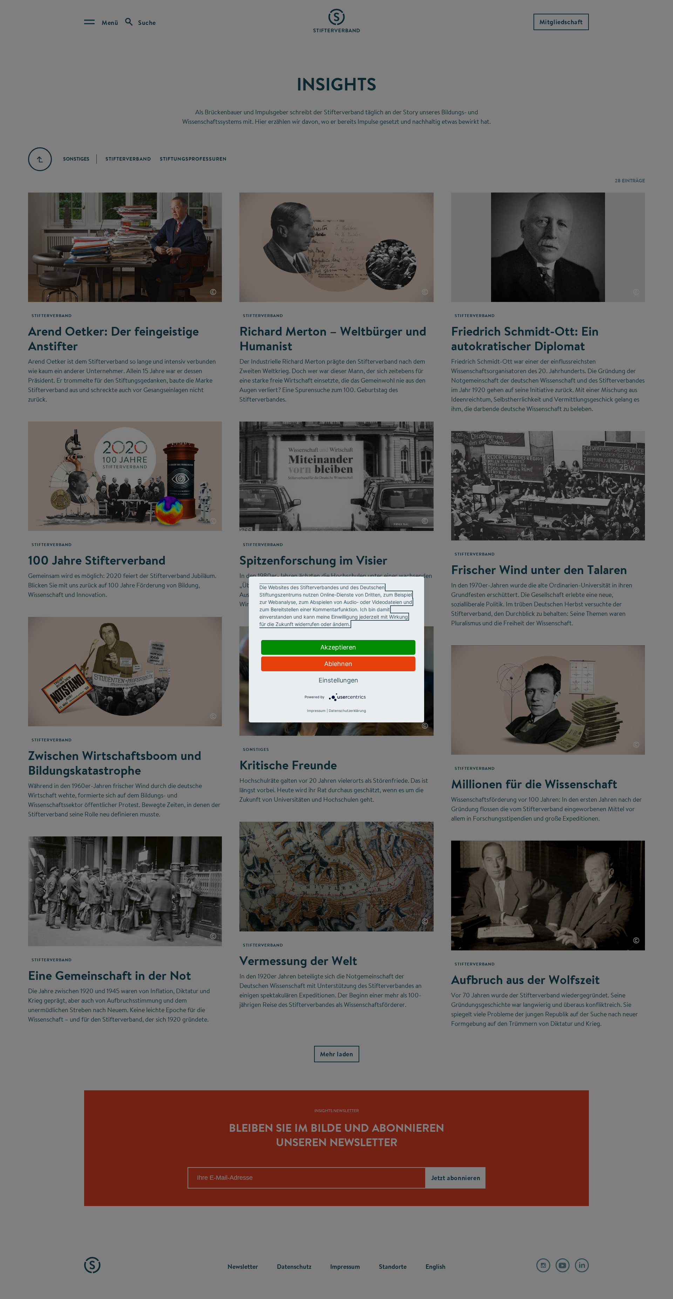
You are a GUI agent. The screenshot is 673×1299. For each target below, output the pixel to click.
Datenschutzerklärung (347, 710)
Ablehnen (338, 663)
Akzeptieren (338, 647)
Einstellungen (338, 680)
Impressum (316, 710)
